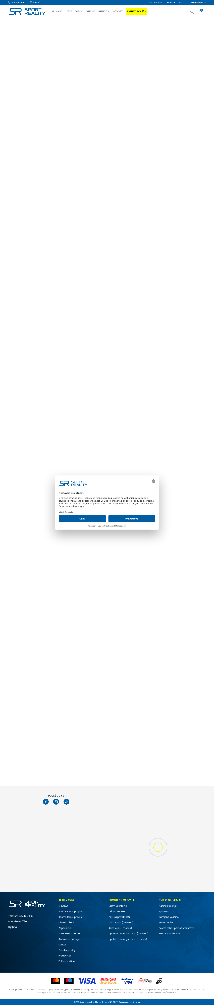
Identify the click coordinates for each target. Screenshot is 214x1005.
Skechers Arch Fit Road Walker (127, 719)
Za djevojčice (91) (20, 91)
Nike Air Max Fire (119, 631)
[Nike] (116, 534)
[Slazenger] (165, 711)
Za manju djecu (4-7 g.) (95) (26, 118)
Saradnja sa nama (69, 933)
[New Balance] (66, 184)
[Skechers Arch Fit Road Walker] (133, 690)
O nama (63, 906)
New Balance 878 (120, 456)
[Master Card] (55, 981)
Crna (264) (17, 225)
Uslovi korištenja (118, 906)
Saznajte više (141, 24)
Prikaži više (133, 775)
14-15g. (17, 256)
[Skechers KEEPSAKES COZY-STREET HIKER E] (183, 77)
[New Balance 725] (133, 340)
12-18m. (16, 252)
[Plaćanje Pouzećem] (159, 981)
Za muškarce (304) (21, 74)
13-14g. (40, 252)
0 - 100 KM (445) (19, 283)
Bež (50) (15, 208)
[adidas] (165, 447)
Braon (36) (16, 221)
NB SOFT (114, 1002)
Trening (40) (17, 177)
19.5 (15, 265)
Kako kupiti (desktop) (121, 922)
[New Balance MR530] (133, 252)
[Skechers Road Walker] (183, 603)
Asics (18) (16, 146)
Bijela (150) (16, 212)
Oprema (15, 52)
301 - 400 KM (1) (19, 296)
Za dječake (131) (19, 87)
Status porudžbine (169, 933)
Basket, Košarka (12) (21, 190)
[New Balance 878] (133, 427)
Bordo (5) (16, 216)
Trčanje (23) (17, 181)
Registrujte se (175, 2)
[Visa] (87, 981)
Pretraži (31, 320)
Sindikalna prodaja (69, 939)
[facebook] (46, 802)
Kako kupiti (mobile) (120, 928)
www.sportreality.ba (91, 1002)
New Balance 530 (169, 193)
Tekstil (14, 48)
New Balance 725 (120, 368)
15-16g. (17, 261)
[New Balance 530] (183, 164)
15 (36, 256)
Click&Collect (66, 922)
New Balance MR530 (122, 280)
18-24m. (40, 261)
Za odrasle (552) (19, 109)
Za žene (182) (17, 78)
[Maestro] (69, 981)
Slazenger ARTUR (169, 719)
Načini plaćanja (168, 906)
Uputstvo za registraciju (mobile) (128, 939)
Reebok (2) (16, 154)
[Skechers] (66, 98)
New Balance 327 (71, 193)
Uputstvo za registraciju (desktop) (128, 933)
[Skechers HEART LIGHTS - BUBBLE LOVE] (84, 77)
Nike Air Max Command (123, 543)
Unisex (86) (17, 82)
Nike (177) (16, 137)
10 (36, 243)
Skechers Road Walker (172, 631)
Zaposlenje (65, 928)
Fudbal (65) (17, 185)
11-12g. (16, 248)
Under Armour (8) (20, 150)
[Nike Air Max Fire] (133, 603)
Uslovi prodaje (117, 911)
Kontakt (63, 944)
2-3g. (39, 265)
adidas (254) (18, 141)
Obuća (14, 43)
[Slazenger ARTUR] (183, 690)
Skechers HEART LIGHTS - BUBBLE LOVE (82, 105)
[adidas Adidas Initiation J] (183, 427)
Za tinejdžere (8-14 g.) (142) (25, 113)
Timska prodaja (67, 950)
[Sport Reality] (27, 11)
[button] (195, 13)
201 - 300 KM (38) (20, 292)
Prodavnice (65, 955)
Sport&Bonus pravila (70, 917)
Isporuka (164, 911)
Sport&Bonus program (71, 911)
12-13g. (40, 248)
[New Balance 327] (84, 164)
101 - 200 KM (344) (20, 287)
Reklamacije (166, 922)
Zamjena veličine (169, 917)
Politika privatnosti (119, 917)
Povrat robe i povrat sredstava (176, 928)
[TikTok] (66, 802)
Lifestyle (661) (18, 172)
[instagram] (56, 802)
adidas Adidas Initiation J (174, 456)
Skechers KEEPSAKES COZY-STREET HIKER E (182, 107)
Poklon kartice (67, 961)
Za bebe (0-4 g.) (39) (22, 122)
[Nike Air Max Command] (183, 515)
